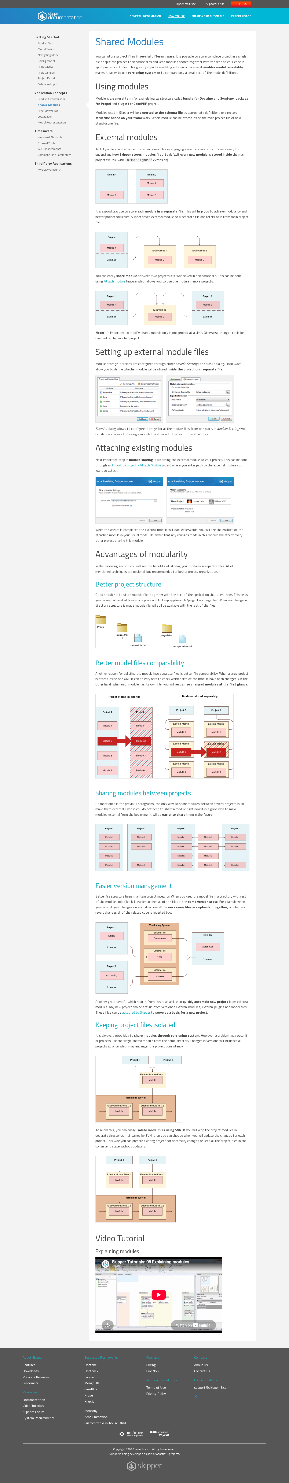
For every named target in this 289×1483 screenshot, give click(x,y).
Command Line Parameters (54, 155)
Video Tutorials (33, 1405)
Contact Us (202, 1370)
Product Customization (52, 99)
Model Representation (52, 122)
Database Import (48, 84)
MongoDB (91, 1383)
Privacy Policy (156, 1393)
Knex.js (89, 1401)
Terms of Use (156, 1387)
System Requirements (39, 1417)
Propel (89, 1395)
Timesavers (43, 130)
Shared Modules (49, 105)
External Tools (46, 143)
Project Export (46, 78)
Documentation (34, 1399)
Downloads (31, 1370)
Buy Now (152, 1370)
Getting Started (46, 37)
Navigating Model (48, 55)
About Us (201, 1364)
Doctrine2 (91, 1370)
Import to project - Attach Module (136, 465)
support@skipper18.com (211, 1387)
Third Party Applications (53, 163)
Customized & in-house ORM (105, 1422)
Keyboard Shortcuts (50, 137)
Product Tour (46, 43)
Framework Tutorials (207, 16)
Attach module (114, 281)
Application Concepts (50, 92)
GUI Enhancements (49, 149)
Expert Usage (241, 16)
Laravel (89, 1377)
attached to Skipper (136, 1012)
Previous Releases (36, 1377)
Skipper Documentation (60, 16)
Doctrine (90, 1364)
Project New (45, 66)
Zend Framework (96, 1416)
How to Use (176, 16)
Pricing (151, 1364)
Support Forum (215, 4)
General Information (145, 16)
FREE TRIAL (241, 4)
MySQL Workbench (49, 169)
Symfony (91, 1410)
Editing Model (46, 61)
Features (29, 1364)
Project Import (46, 72)
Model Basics (46, 49)
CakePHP (91, 1389)
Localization (45, 116)
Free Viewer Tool (48, 111)
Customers (30, 1383)
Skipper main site (185, 4)
